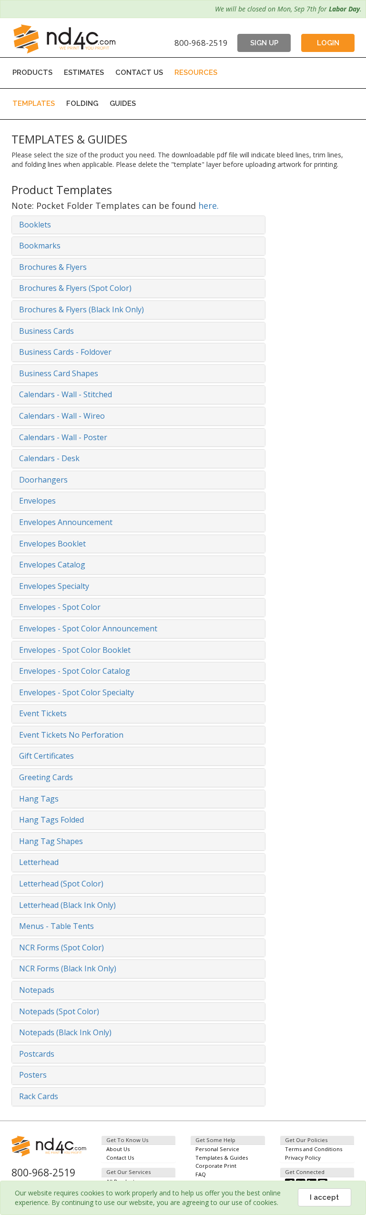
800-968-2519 (201, 42)
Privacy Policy (303, 1157)
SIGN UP (264, 43)
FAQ (200, 1174)
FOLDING (82, 103)
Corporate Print (215, 1165)
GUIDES (123, 103)
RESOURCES (195, 72)
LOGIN (328, 43)
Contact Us (120, 1157)
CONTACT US (139, 72)
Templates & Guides (221, 1157)
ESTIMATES (84, 72)
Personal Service (217, 1149)
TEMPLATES (33, 103)
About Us (118, 1149)
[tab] (138, 225)
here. (208, 205)
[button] (138, 225)
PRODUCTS (32, 72)
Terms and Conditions (313, 1149)
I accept (324, 1197)
